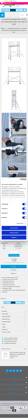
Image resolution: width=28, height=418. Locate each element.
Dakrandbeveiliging (6, 321)
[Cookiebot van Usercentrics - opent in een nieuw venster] (20, 179)
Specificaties (14, 270)
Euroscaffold (18, 248)
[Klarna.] (10, 410)
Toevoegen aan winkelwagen (15, 255)
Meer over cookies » (19, 4)
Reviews (13, 273)
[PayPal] (25, 407)
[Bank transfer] (3, 407)
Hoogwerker (4, 329)
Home (3, 28)
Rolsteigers (4, 311)
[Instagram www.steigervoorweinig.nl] (20, 370)
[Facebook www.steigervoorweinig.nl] (7, 370)
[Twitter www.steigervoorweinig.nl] (10, 370)
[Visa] (18, 410)
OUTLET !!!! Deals (6, 332)
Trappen (4, 326)
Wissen (25, 348)
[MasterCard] (14, 410)
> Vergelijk (14, 260)
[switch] (24, 208)
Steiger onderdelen (6, 316)
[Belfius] (16, 407)
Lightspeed (25, 403)
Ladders (3, 324)
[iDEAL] (8, 407)
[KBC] (20, 407)
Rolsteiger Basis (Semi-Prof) (14, 28)
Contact (18, 6)
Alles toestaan (14, 228)
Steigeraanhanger (6, 319)
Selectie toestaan (14, 232)
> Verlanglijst (14, 259)
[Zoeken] (27, 14)
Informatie (13, 266)
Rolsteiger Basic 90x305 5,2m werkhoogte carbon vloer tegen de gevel (17, 354)
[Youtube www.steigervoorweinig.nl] (17, 370)
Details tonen (20, 223)
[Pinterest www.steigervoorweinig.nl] (14, 370)
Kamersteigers (5, 313)
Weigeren (14, 237)
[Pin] (12, 407)
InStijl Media (7, 405)
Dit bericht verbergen (9, 4)
